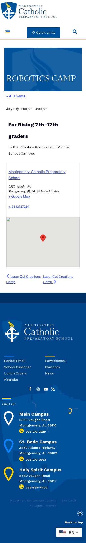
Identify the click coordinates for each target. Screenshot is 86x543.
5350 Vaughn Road (34, 420)
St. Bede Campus (38, 441)
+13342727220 (19, 206)
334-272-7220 (36, 431)
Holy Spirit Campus (40, 469)
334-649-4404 (36, 487)
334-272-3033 (36, 459)
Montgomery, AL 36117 (37, 481)
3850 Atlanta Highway (37, 448)
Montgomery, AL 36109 (38, 453)
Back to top (74, 522)
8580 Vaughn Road (34, 476)
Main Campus (34, 414)
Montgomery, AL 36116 (37, 425)
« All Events (15, 96)
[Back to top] (80, 513)
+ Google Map (19, 196)
